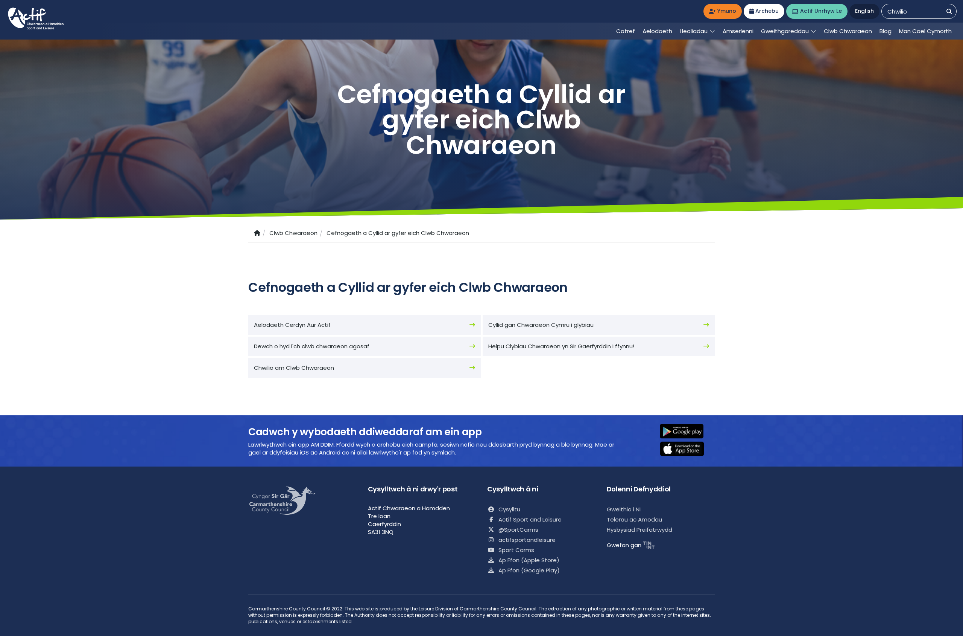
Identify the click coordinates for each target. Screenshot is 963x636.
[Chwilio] (949, 11)
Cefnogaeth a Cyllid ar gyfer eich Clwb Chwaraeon (398, 233)
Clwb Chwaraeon (293, 233)
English (864, 11)
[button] (686, 432)
